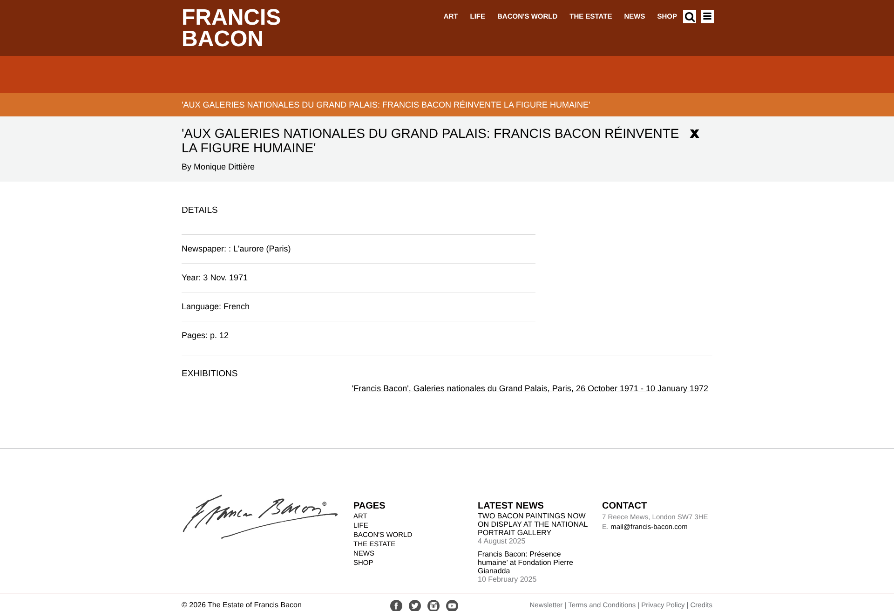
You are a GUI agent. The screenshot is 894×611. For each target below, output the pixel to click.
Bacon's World (527, 16)
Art (451, 16)
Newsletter (545, 605)
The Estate (590, 16)
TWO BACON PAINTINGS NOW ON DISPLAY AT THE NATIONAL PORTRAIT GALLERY (533, 524)
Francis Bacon (231, 28)
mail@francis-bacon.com (648, 527)
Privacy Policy (662, 605)
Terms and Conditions (602, 605)
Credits (701, 605)
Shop (667, 16)
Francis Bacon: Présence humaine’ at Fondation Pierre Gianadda (525, 562)
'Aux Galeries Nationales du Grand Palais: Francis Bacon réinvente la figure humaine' (386, 104)
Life (477, 16)
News (634, 16)
